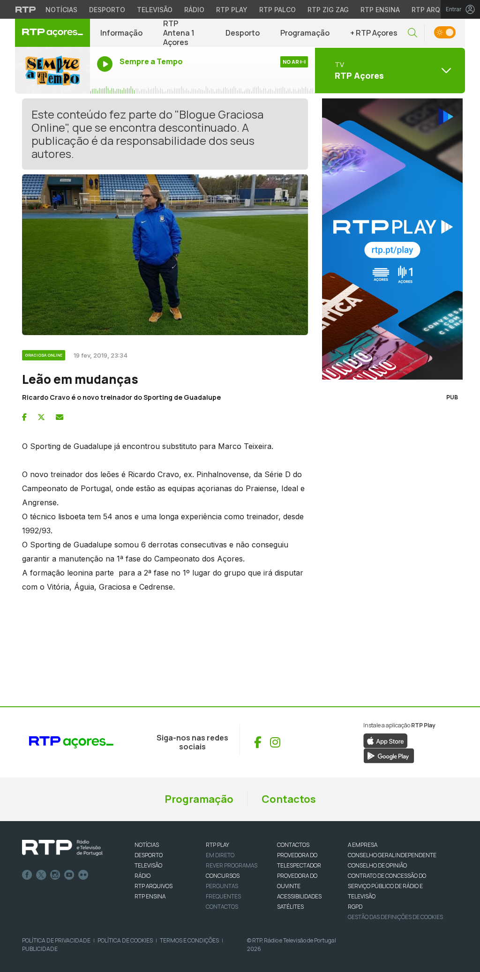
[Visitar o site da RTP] (25, 9)
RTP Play (232, 10)
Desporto (107, 10)
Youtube (69, 875)
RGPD (355, 907)
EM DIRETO (220, 855)
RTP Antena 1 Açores (179, 33)
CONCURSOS (223, 876)
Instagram (55, 875)
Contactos (289, 799)
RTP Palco (277, 10)
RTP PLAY (217, 845)
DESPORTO (149, 855)
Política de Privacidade (56, 940)
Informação (121, 33)
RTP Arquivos (436, 10)
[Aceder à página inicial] (52, 33)
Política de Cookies (125, 940)
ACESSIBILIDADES (299, 896)
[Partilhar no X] (41, 417)
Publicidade (40, 949)
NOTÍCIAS (147, 845)
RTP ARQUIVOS (153, 886)
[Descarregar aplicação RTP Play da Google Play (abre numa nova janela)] (388, 755)
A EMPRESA (362, 845)
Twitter (41, 875)
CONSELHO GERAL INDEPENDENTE (392, 855)
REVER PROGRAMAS (231, 865)
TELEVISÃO (148, 865)
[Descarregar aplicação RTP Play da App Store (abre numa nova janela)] (385, 740)
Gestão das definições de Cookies (395, 917)
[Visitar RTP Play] (390, 239)
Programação (305, 33)
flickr (83, 875)
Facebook (27, 875)
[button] (412, 33)
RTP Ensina (380, 10)
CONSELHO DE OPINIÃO (377, 865)
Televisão (154, 10)
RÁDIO (142, 876)
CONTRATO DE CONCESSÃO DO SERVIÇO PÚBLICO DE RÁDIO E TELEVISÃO (387, 886)
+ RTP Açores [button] (374, 33)
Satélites (290, 907)
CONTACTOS (293, 845)
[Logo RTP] (62, 848)
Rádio (194, 10)
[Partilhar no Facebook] (24, 417)
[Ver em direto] (52, 70)
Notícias (61, 10)
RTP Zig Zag (328, 10)
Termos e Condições (189, 940)
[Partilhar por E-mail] (59, 417)
